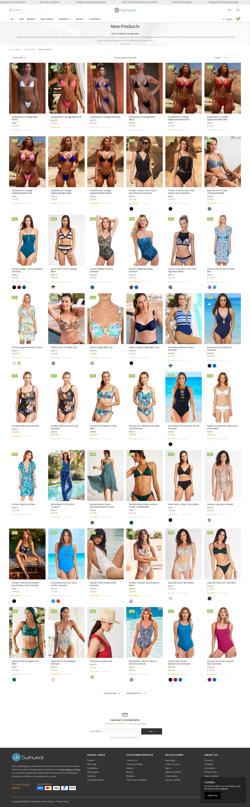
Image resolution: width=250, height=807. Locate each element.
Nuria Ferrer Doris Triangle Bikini (64, 270)
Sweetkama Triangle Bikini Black (142, 118)
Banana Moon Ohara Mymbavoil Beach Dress (102, 505)
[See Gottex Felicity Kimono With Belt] (222, 240)
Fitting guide (93, 772)
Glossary (91, 776)
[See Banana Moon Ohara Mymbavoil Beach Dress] (105, 475)
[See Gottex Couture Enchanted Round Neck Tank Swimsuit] (27, 554)
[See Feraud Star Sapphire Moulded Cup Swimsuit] (144, 397)
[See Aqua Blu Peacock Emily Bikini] (222, 554)
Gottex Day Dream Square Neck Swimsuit (220, 662)
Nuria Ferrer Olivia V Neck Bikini (183, 504)
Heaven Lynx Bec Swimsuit (220, 504)
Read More (125, 44)
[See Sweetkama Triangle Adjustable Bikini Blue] (66, 161)
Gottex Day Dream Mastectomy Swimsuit (179, 662)
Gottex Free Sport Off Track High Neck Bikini (182, 270)
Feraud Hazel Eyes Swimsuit (25, 425)
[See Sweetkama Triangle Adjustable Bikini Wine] (183, 88)
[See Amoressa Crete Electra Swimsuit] (222, 318)
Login (229, 19)
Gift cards (91, 764)
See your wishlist (172, 780)
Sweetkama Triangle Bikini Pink (66, 116)
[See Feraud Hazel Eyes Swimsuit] (27, 397)
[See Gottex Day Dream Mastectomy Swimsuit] (183, 632)
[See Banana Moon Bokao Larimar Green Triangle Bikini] (144, 475)
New (22, 19)
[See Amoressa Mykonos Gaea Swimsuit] (183, 318)
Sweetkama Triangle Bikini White (25, 118)
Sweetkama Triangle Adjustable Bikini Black (101, 192)
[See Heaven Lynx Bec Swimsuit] (222, 475)
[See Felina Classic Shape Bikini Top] (144, 318)
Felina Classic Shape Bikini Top (144, 347)
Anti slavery (209, 768)
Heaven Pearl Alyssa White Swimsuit (103, 584)
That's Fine (212, 796)
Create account (172, 764)
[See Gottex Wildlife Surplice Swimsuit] (105, 240)
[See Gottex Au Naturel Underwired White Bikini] (222, 397)
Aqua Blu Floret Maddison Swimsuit (63, 662)
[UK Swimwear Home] (125, 10)
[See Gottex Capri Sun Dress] (27, 475)
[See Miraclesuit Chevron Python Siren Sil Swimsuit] (144, 632)
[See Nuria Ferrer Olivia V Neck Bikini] (183, 475)
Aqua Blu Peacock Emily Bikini (221, 582)
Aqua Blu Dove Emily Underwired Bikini (217, 192)
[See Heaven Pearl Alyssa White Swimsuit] (105, 554)
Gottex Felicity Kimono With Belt (221, 270)
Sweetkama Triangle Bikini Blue (105, 116)
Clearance (94, 19)
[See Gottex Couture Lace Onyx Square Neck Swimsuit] (183, 161)
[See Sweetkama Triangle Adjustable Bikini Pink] (27, 161)
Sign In (168, 768)
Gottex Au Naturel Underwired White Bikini (222, 427)
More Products (134, 693)
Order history (171, 776)
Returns (129, 772)
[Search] (9, 10)
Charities (208, 764)
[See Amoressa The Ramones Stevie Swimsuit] (183, 397)
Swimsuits (64, 19)
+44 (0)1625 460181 (21, 786)
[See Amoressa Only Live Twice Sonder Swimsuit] (66, 554)
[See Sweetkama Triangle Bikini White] (27, 88)
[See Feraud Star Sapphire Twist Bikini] (105, 397)
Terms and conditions (136, 780)
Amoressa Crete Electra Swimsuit (219, 348)
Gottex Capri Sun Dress (23, 504)
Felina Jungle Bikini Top (101, 347)
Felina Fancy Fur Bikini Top (64, 347)
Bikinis (79, 19)
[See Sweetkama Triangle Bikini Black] (144, 88)
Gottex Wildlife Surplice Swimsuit (101, 270)
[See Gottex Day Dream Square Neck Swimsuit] (222, 632)
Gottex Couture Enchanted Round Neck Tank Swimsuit (25, 584)
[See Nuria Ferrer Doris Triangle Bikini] (66, 240)
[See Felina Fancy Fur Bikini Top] (66, 318)
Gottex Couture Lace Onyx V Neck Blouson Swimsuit (143, 192)
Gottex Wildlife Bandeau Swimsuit (141, 270)
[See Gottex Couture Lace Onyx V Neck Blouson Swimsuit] (144, 161)
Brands (31, 19)
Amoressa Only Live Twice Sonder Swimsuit (64, 584)
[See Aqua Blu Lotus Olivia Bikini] (183, 554)
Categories (92, 768)
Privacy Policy (210, 772)
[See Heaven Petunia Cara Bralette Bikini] (144, 554)
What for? (224, 789)
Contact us (131, 760)
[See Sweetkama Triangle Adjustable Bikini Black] (105, 161)
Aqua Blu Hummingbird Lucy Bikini (25, 662)
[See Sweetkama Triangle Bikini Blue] (105, 88)
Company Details (134, 764)
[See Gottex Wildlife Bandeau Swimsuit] (144, 240)
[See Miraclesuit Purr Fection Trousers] (66, 475)
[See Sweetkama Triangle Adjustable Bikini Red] (222, 88)
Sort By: (218, 58)
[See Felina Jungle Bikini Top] (105, 318)
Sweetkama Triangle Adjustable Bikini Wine (178, 118)
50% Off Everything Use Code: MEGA (87, 2)
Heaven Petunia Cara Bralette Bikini (144, 584)
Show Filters (17, 58)
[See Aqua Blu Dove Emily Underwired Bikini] (222, 161)
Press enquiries (211, 776)
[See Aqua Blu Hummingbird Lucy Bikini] (27, 632)
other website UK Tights (69, 769)
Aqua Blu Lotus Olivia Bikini (180, 582)
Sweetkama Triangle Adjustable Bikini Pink (22, 192)
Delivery (129, 768)
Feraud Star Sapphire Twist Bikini (103, 427)
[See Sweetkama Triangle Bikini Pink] (66, 88)
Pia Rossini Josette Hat (101, 661)
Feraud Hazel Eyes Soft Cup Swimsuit (64, 427)
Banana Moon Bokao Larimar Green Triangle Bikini (143, 505)
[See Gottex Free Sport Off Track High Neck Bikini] (183, 240)
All (12, 19)
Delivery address (173, 772)
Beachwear (47, 19)
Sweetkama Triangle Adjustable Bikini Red (217, 118)
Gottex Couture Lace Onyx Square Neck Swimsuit (181, 192)
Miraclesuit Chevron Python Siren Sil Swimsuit (143, 662)
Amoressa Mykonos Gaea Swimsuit (181, 348)
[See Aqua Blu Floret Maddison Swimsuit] (66, 632)
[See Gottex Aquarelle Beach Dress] (27, 318)
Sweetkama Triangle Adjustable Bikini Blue (61, 192)
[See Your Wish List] (238, 10)
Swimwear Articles (95, 780)
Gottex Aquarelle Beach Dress (27, 347)
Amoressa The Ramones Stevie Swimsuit (183, 427)
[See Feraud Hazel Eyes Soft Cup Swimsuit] (66, 397)
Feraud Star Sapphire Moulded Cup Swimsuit (144, 427)
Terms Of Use (47, 801)
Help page (170, 760)
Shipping (130, 776)
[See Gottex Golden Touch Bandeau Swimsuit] (27, 240)
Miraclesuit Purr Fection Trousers (62, 505)
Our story (208, 760)
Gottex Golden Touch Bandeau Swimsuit (27, 270)
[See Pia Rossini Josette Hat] (105, 632)
